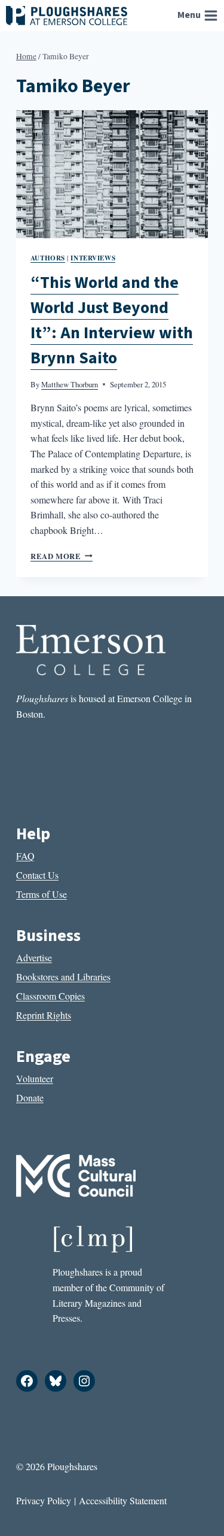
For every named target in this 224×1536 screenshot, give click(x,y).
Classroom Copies (50, 995)
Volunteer (34, 1078)
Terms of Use (41, 894)
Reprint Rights (43, 1015)
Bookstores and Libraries (63, 976)
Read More (61, 556)
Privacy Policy (43, 1500)
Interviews (92, 258)
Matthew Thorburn (69, 384)
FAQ (25, 855)
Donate (30, 1097)
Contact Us (37, 875)
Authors (47, 258)
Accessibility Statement (123, 1500)
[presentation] (112, 174)
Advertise (34, 957)
